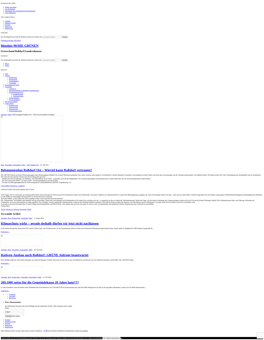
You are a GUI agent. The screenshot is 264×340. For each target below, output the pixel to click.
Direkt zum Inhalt (10, 7)
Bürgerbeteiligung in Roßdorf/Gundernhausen (24, 90)
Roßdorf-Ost (34, 165)
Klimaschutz (13, 79)
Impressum (8, 27)
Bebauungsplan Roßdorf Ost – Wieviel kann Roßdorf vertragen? (46, 170)
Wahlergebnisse (14, 98)
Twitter (3, 209)
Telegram (16, 209)
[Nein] (121, 338)
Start (6, 74)
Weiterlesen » (5, 232)
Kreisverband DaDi (15, 111)
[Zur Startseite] (11, 40)
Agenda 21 (12, 89)
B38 (28, 165)
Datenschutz (9, 28)
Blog (9, 115)
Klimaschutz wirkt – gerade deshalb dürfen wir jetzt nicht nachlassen (50, 223)
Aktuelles (4, 218)
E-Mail (29, 209)
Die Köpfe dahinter (11, 102)
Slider (23, 165)
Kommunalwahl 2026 (12, 85)
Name (7, 308)
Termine (7, 21)
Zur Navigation (10, 9)
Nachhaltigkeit (14, 81)
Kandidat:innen (18, 94)
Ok (104, 338)
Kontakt (7, 25)
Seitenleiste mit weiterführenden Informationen (20, 11)
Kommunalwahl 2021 (16, 92)
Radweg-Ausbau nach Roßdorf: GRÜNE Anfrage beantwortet (44, 255)
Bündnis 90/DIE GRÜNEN (19, 45)
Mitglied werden (10, 23)
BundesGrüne (13, 105)
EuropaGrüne (13, 107)
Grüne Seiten (9, 103)
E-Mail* (7, 312)
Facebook (23, 209)
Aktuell (7, 76)
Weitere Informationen (113, 338)
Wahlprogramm (18, 96)
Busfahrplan (13, 77)
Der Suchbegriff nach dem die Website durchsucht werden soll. (21, 37)
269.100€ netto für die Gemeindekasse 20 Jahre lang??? (40, 282)
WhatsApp (9, 209)
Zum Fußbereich (10, 13)
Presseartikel (17, 165)
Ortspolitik (12, 83)
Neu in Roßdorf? (14, 100)
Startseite (4, 115)
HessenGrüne (13, 109)
